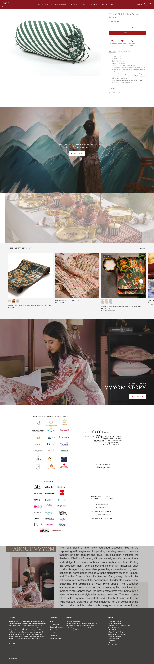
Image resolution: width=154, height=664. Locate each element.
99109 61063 (77, 621)
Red (13, 301)
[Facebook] (10, 643)
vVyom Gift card (55, 638)
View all (143, 249)
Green (9, 301)
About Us (53, 621)
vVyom (15, 658)
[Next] (151, 218)
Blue (17, 301)
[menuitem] (44, 4)
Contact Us (53, 635)
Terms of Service (55, 630)
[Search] (145, 4)
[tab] (113, 51)
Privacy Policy (54, 624)
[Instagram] (18, 643)
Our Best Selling (20, 248)
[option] (77, 218)
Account (139, 4)
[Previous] (3, 218)
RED (106, 301)
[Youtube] (14, 643)
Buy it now (127, 33)
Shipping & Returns (124, 51)
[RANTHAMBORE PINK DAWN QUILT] (77, 275)
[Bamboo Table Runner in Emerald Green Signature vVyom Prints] (30, 275)
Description (112, 51)
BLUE (110, 301)
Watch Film (78, 153)
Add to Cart (133, 27)
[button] (13, 281)
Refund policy (54, 633)
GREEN (102, 301)
